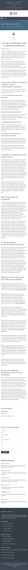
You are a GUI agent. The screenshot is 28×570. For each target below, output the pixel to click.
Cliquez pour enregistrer (21, 516)
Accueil (7, 26)
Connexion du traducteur (18, 7)
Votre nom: (3, 430)
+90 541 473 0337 (16, 4)
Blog (11, 26)
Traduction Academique (8, 526)
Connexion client (9, 7)
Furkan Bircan (4, 411)
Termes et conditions (7, 536)
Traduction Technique (7, 530)
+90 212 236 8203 (18, 2)
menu (5, 18)
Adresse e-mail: (4, 434)
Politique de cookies (7, 541)
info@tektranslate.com (10, 555)
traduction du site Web (21, 289)
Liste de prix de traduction (8, 523)
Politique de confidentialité (8, 539)
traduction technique (20, 303)
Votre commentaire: (5, 439)
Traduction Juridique (7, 528)
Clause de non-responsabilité (9, 543)
